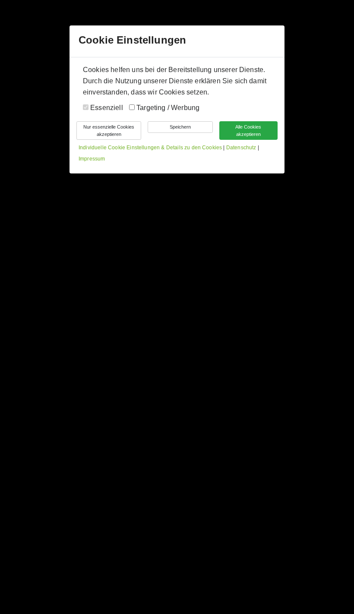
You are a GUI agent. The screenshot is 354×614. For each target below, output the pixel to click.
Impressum (92, 159)
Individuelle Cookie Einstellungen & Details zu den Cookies (150, 148)
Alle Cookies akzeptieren (248, 130)
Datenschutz (242, 148)
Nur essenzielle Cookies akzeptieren (108, 130)
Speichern (180, 126)
